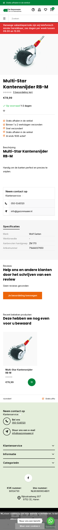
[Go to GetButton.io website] (51, 527)
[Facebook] (28, 478)
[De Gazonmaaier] (12, 10)
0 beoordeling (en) (23, 92)
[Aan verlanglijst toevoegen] (4, 111)
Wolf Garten (35, 234)
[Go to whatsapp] (50, 521)
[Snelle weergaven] (32, 382)
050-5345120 (17, 203)
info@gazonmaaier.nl (21, 211)
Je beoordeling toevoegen (22, 295)
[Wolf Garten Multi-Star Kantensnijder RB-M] (20, 349)
